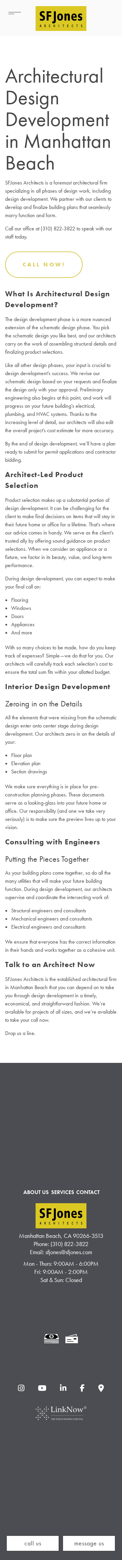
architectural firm (90, 182)
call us (32, 1543)
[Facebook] (82, 1388)
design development (35, 319)
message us (89, 1543)
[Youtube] (42, 1388)
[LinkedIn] (63, 1388)
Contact (88, 1192)
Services (62, 1192)
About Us (36, 1192)
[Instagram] (21, 1388)
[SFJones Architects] (61, 16)
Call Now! (44, 264)
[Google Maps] (101, 1388)
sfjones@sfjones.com (68, 1252)
